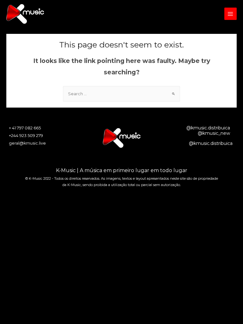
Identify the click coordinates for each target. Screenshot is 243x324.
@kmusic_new (214, 133)
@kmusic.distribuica (208, 128)
